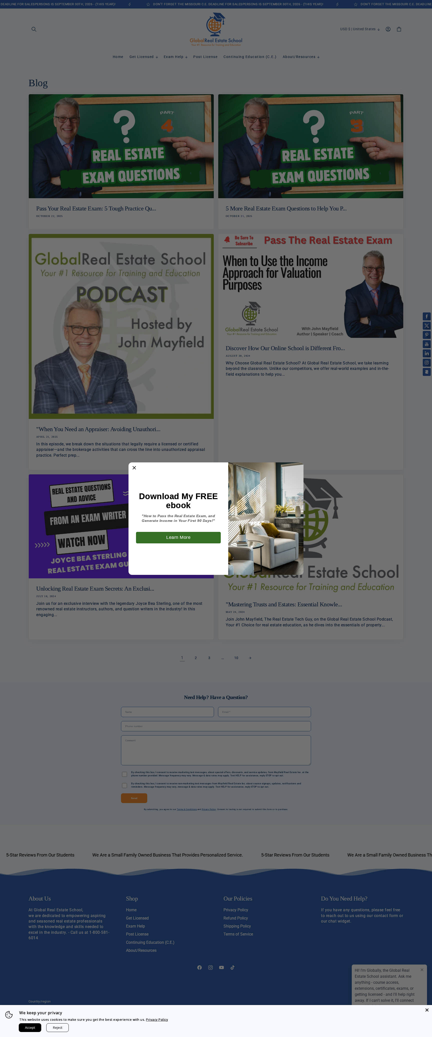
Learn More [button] (178, 537)
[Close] (427, 1010)
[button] (134, 468)
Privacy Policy (157, 1019)
